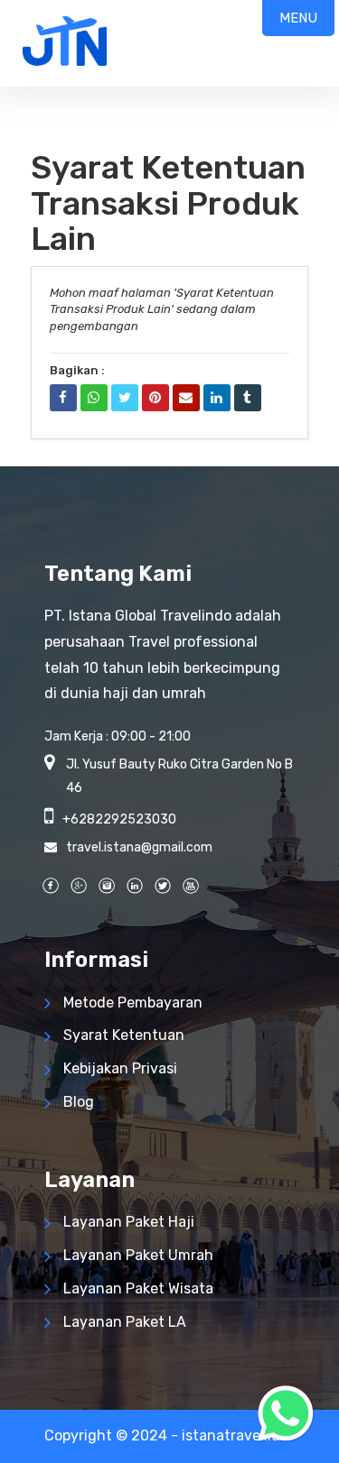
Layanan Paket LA (124, 1321)
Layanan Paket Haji (128, 1221)
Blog (78, 1101)
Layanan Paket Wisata (138, 1288)
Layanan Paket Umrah (138, 1255)
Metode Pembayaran (132, 1002)
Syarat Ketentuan (123, 1035)
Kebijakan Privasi (120, 1068)
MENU (298, 18)
